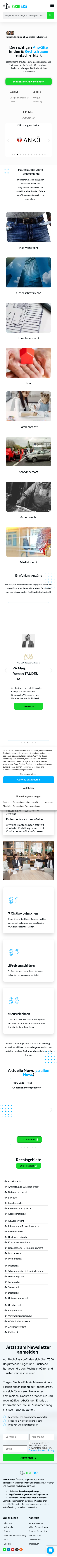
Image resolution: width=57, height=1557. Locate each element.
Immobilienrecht (28, 338)
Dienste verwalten (28, 774)
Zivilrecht (35, 698)
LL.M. (17, 679)
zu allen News (36, 1072)
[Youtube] (12, 1549)
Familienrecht (29, 427)
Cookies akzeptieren (28, 779)
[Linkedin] (8, 1549)
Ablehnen (28, 788)
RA (15, 668)
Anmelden (29, 1457)
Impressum (49, 802)
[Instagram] (17, 1549)
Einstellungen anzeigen (28, 796)
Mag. (22, 668)
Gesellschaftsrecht (28, 293)
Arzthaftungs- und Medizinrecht (26, 688)
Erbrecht (28, 383)
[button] (8, 140)
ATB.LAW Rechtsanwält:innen (28, 663)
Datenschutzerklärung (41, 1450)
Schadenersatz (28, 472)
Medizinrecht (28, 562)
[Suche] (50, 15)
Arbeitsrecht (28, 517)
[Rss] (21, 1549)
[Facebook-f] (4, 1549)
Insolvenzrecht (28, 247)
